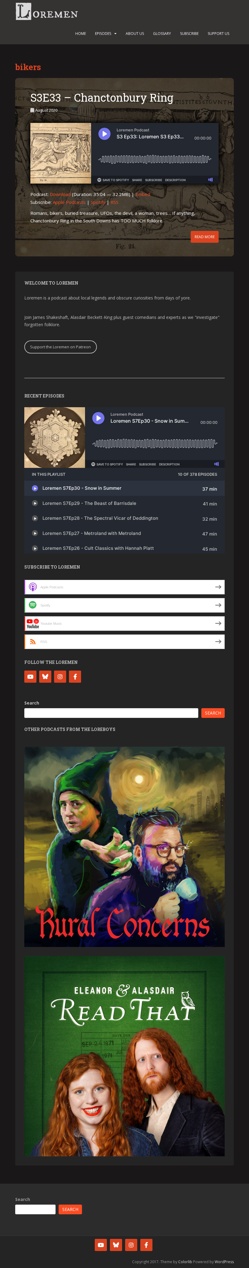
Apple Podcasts (69, 202)
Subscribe (189, 33)
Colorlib (185, 1261)
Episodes (103, 33)
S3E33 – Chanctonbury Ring (101, 97)
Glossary (162, 33)
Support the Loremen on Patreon (60, 347)
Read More (205, 236)
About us (135, 33)
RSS (114, 202)
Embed (142, 194)
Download (60, 194)
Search (31, 703)
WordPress (224, 1261)
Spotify (98, 202)
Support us (218, 33)
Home (80, 33)
